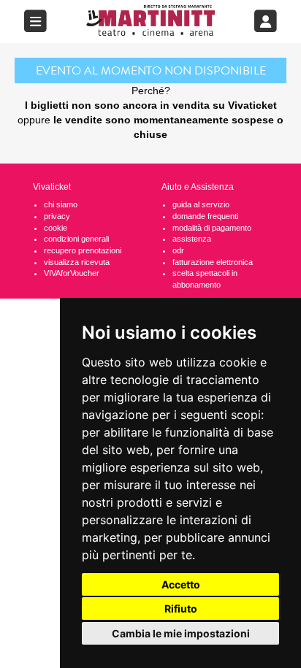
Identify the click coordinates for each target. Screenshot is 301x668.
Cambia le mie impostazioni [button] (181, 633)
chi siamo (60, 204)
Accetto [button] (180, 584)
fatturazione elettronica (212, 262)
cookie (55, 227)
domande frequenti (205, 216)
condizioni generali (76, 238)
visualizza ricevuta (77, 262)
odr (178, 250)
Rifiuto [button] (180, 608)
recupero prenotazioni (82, 250)
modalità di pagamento (211, 227)
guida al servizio (200, 204)
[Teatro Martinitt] (150, 20)
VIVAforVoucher (71, 273)
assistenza (191, 238)
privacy (57, 216)
